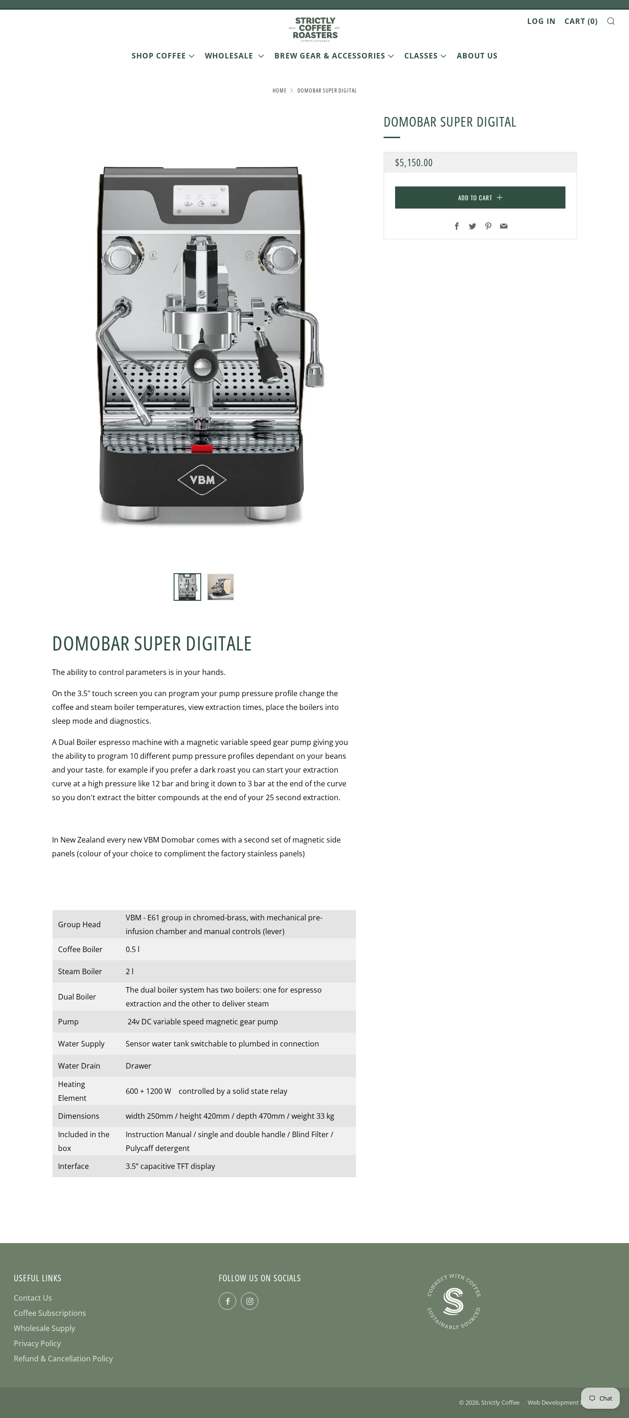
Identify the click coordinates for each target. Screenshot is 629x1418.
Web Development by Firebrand (571, 1402)
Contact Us (33, 1298)
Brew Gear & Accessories (329, 56)
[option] (204, 336)
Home (280, 90)
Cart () (581, 21)
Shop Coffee (159, 56)
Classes (421, 56)
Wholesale (230, 56)
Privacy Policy (37, 1343)
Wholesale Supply (44, 1328)
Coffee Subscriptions (50, 1313)
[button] (187, 587)
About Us (477, 56)
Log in (541, 21)
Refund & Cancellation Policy (63, 1359)
